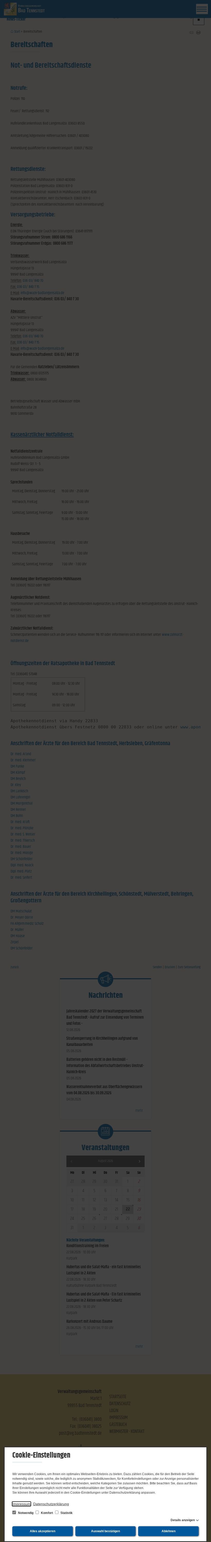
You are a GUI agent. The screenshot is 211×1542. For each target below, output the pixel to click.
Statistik (66, 1513)
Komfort (47, 1513)
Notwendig (25, 1513)
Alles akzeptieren (42, 1531)
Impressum (21, 1504)
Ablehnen (168, 1531)
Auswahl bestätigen (105, 1531)
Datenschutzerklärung (51, 1504)
